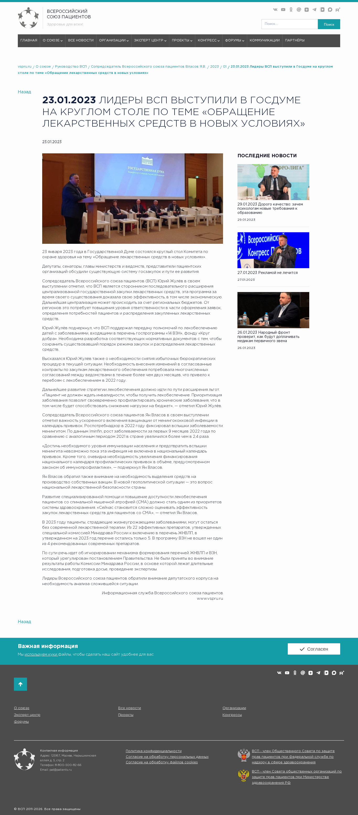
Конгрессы (232, 714)
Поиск (329, 24)
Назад (24, 92)
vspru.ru (24, 66)
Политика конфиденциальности (154, 751)
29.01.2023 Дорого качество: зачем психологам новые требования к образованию (270, 208)
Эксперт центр (148, 40)
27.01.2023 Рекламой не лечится (267, 272)
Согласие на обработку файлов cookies (162, 762)
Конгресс (207, 40)
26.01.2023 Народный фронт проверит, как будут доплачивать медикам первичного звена (268, 337)
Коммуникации (265, 40)
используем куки (41, 654)
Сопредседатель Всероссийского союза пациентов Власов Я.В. (148, 66)
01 (224, 66)
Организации (112, 40)
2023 (214, 66)
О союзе (51, 40)
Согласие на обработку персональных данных (167, 756)
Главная (28, 40)
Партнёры (295, 40)
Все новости (81, 40)
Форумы (233, 40)
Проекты (180, 40)
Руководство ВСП (71, 66)
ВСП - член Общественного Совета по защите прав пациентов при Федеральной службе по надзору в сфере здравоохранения (293, 757)
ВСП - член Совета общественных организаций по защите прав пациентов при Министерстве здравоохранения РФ (297, 777)
